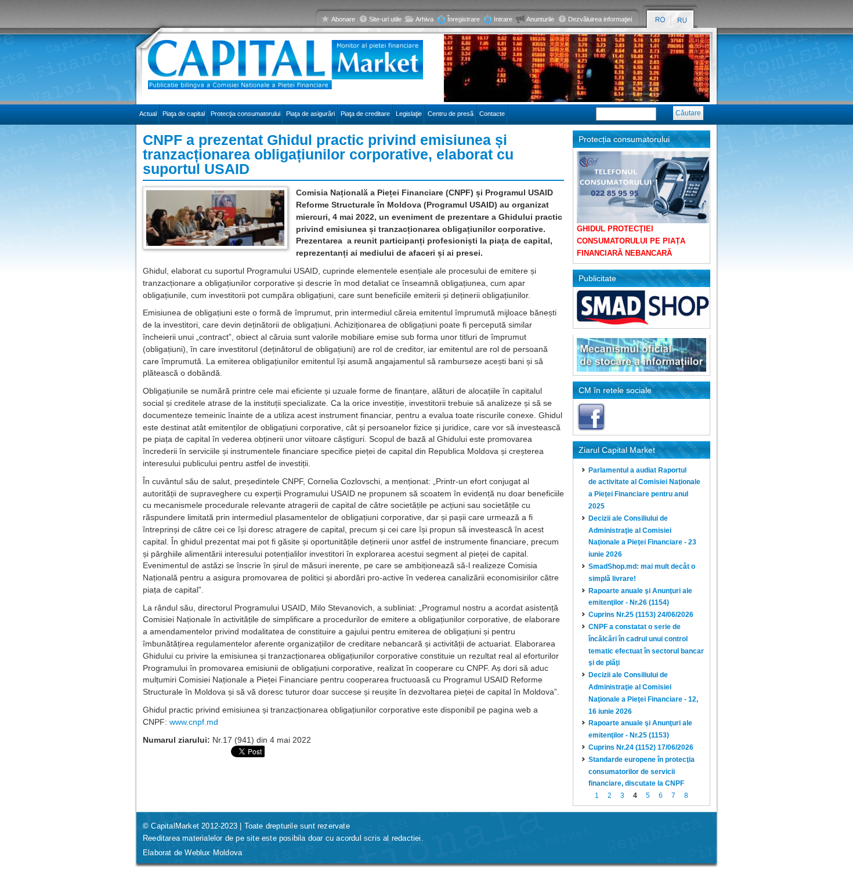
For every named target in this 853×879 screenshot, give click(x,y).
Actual (148, 113)
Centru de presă (451, 113)
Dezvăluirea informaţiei (600, 19)
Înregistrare (463, 19)
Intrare (503, 19)
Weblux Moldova (213, 852)
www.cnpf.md (193, 722)
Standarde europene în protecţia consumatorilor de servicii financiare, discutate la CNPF (641, 771)
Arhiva (424, 19)
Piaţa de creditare (365, 113)
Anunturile (540, 19)
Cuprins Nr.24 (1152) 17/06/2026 (640, 747)
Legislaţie (409, 113)
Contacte (492, 113)
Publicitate (597, 278)
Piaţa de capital (183, 113)
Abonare (343, 19)
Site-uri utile (385, 19)
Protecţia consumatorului (245, 113)
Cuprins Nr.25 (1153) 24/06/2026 (640, 615)
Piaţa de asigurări (310, 113)
